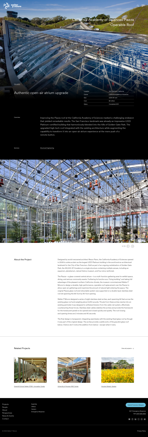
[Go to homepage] (12, 6)
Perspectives (7, 413)
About (4, 410)
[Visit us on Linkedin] (135, 419)
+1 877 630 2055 (141, 413)
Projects (5, 404)
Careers (33, 409)
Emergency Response (38, 411)
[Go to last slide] (128, 246)
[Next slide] (132, 246)
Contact (5, 419)
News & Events (8, 416)
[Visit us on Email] (145, 419)
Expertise (34, 404)
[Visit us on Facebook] (132, 419)
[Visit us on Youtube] (129, 419)
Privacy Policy (141, 431)
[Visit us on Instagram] (142, 419)
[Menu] (143, 5)
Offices (33, 406)
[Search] (138, 6)
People (5, 407)
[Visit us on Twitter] (139, 419)
